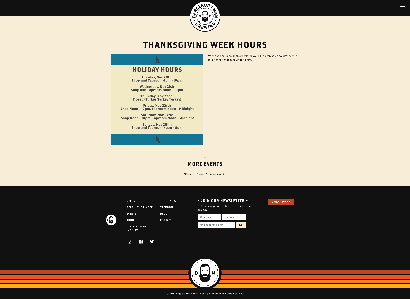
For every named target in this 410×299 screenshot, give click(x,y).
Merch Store (280, 202)
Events (131, 213)
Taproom (166, 207)
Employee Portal (236, 293)
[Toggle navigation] (402, 8)
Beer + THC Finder (140, 207)
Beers (131, 200)
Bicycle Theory (219, 293)
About (131, 220)
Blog (163, 213)
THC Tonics (168, 200)
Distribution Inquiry (136, 228)
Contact (166, 220)
